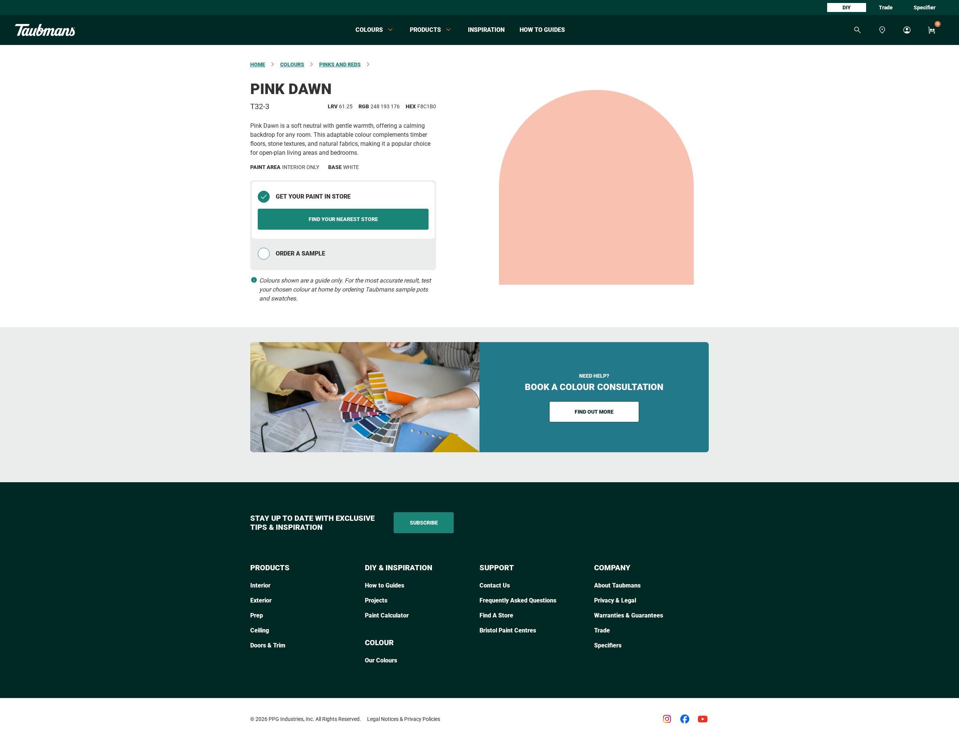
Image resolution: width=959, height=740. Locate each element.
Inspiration (486, 29)
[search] (857, 30)
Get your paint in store (313, 196)
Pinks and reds (340, 64)
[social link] (667, 719)
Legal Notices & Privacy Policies (403, 719)
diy (846, 7)
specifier (924, 7)
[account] (907, 30)
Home (257, 64)
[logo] (45, 30)
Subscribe (424, 523)
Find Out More (594, 412)
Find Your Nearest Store (343, 219)
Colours (292, 64)
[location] (882, 30)
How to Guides (542, 29)
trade (886, 7)
